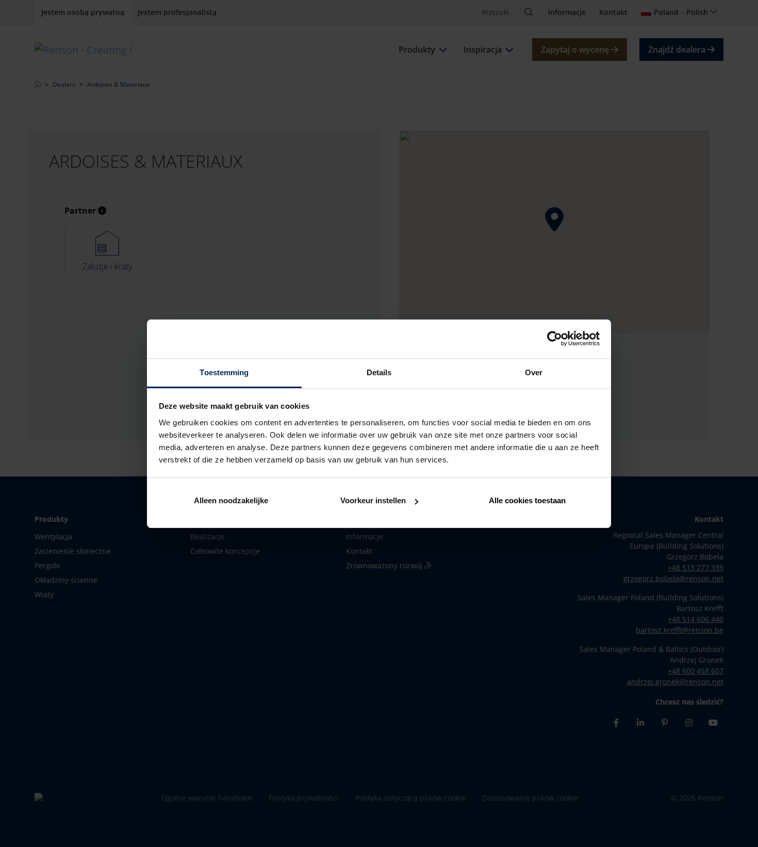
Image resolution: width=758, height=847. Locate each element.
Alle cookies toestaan (527, 500)
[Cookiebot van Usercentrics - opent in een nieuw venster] (554, 338)
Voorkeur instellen (373, 500)
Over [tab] (533, 372)
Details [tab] (379, 372)
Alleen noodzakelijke (231, 500)
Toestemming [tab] (224, 372)
